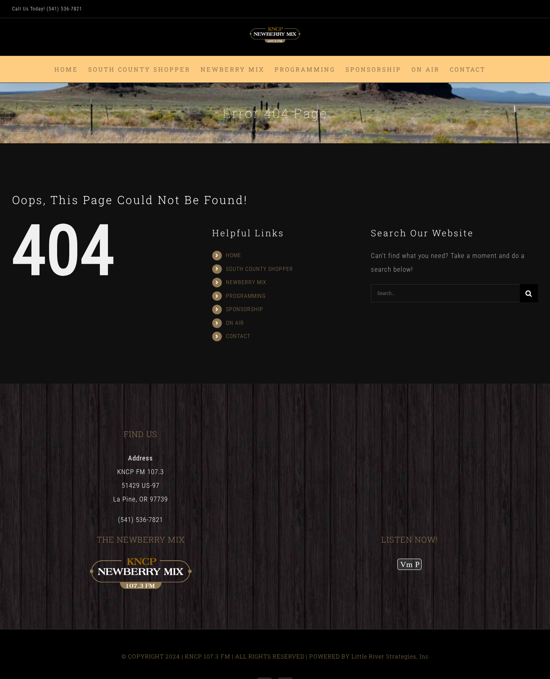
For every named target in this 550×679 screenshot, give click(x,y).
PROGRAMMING (246, 296)
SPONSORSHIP (244, 309)
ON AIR (235, 323)
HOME (233, 255)
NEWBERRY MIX (246, 282)
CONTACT (238, 336)
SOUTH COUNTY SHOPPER (259, 269)
